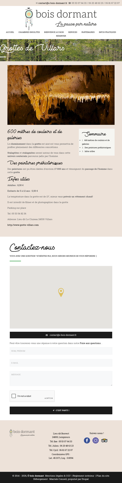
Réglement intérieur (84, 475)
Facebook (87, 440)
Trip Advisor (104, 440)
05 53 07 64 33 (65, 441)
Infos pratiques (107, 32)
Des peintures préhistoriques (97, 147)
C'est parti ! (62, 410)
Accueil (10, 32)
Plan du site (102, 475)
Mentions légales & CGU (58, 475)
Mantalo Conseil (58, 478)
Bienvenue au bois (54, 32)
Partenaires (88, 32)
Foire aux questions (90, 343)
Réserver (61, 35)
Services (72, 32)
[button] (61, 292)
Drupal (85, 478)
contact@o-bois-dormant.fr (52, 2)
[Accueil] (61, 18)
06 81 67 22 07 (66, 450)
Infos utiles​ (89, 151)
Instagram (96, 440)
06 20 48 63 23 (67, 445)
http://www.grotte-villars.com (23, 224)
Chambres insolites (29, 32)
